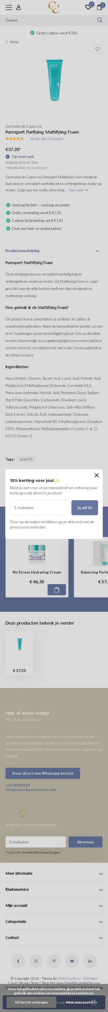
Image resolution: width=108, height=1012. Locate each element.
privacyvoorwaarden (28, 527)
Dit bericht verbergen (31, 1002)
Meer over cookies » (81, 1002)
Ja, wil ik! (84, 507)
